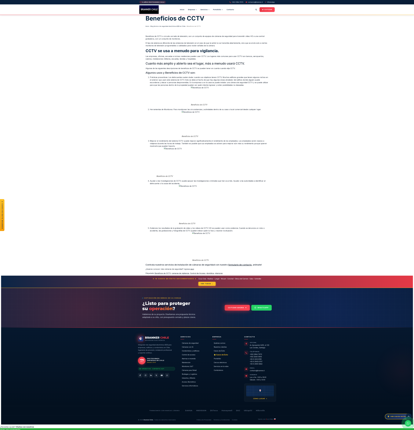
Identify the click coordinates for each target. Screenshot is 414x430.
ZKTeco (214, 411)
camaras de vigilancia (180, 273)
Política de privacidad (215, 427)
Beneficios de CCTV (163, 273)
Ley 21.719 (187, 427)
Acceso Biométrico (189, 382)
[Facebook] (140, 375)
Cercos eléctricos (220, 362)
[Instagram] (145, 375)
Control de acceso (188, 355)
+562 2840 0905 (256, 357)
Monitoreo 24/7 (187, 366)
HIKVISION (201, 411)
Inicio (182, 10)
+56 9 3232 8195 (256, 359)
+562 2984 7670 (237, 2)
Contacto (230, 10)
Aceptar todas (259, 426)
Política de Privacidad (204, 420)
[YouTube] (162, 375)
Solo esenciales (245, 426)
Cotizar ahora (236, 308)
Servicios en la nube (221, 366)
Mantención (186, 362)
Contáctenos (218, 370)
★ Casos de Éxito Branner (2, 215)
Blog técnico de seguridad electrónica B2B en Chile (168, 26)
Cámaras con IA (187, 347)
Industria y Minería (188, 378)
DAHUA (188, 411)
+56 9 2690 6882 (256, 364)
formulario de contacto (240, 264)
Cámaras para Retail (189, 370)
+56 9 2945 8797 (256, 361)
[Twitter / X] (156, 375)
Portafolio (217, 10)
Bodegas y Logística (189, 374)
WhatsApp (271, 2)
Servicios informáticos (190, 386)
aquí (192, 269)
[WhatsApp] (167, 375)
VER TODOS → (207, 283)
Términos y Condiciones (221, 420)
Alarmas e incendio (189, 359)
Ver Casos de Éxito (399, 416)
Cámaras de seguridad (190, 343)
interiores (219, 273)
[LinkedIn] (151, 375)
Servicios (204, 10)
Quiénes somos (219, 343)
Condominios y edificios (190, 351)
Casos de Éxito (219, 351)
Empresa (191, 10)
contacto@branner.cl (255, 2)
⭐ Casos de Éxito (221, 355)
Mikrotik (260, 411)
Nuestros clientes (220, 347)
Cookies (234, 420)
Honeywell (227, 411)
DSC (238, 411)
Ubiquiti (248, 411)
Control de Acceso (197, 273)
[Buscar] (256, 9)
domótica (210, 273)
